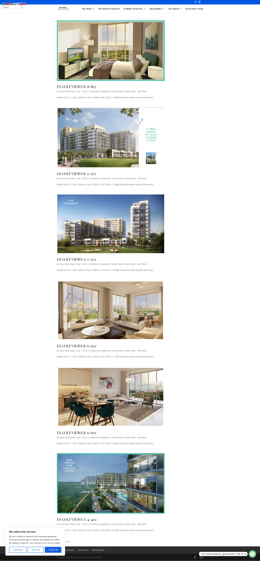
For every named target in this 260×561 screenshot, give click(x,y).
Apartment (106, 91)
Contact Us (83, 550)
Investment (173, 9)
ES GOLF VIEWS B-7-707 (76, 173)
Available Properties (133, 9)
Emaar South (117, 91)
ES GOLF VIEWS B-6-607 (76, 346)
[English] (11, 3)
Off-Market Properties (109, 9)
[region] (35, 541)
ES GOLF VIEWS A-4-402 (77, 519)
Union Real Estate (67, 91)
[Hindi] (14, 3)
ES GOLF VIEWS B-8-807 (76, 86)
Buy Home (87, 9)
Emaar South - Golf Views (135, 91)
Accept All (53, 549)
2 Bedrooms (94, 91)
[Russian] (21, 3)
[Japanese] (18, 3)
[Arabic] (4, 3)
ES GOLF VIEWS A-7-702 (76, 259)
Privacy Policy (98, 550)
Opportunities (155, 9)
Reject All (36, 549)
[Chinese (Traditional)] (7, 3)
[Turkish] (25, 3)
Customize (17, 549)
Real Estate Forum (194, 9)
